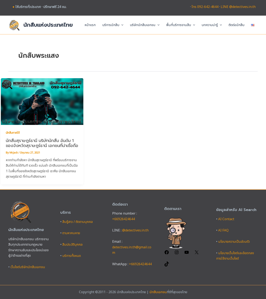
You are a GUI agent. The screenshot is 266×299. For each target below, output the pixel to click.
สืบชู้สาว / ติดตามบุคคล (77, 221)
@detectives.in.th (135, 230)
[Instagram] (176, 253)
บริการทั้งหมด (71, 255)
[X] (196, 253)
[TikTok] (166, 265)
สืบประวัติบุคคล (72, 244)
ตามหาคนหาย (71, 233)
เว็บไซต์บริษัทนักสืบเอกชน (27, 267)
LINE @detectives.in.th (238, 6)
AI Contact (226, 219)
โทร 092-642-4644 (205, 6)
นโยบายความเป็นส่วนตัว (234, 241)
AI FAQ (223, 230)
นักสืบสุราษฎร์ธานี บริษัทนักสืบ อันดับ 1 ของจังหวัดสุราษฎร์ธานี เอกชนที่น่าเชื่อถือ (42, 143)
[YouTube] (186, 253)
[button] (121, 25)
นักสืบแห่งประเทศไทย (48, 25)
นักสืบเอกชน (158, 292)
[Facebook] (166, 253)
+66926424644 (123, 219)
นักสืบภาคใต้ (13, 133)
